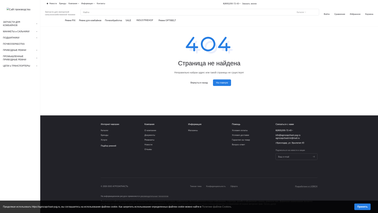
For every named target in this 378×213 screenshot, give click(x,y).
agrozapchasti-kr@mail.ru (288, 138)
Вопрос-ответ (238, 144)
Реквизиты (149, 140)
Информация (194, 124)
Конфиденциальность (216, 186)
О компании (150, 130)
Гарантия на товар (241, 140)
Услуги (104, 140)
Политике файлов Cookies (216, 206)
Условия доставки (240, 135)
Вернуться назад (199, 82)
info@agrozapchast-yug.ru (288, 135)
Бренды (104, 135)
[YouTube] (315, 169)
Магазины (193, 130)
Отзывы (148, 149)
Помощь (236, 124)
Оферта (234, 186)
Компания (149, 124)
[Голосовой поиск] (309, 12)
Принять (362, 206)
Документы (149, 135)
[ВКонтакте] (310, 169)
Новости (148, 144)
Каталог (104, 130)
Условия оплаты (240, 130)
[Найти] (315, 12)
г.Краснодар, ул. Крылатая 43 (290, 143)
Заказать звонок (249, 4)
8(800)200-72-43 (231, 3)
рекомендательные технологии (154, 196)
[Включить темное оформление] (372, 3)
